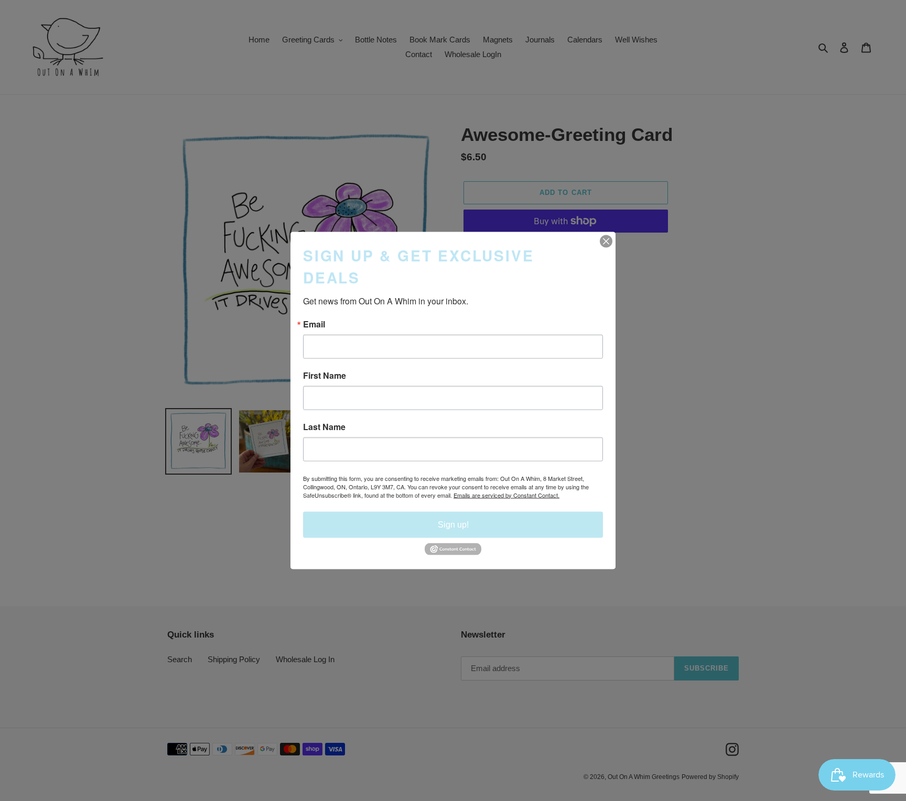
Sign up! (453, 524)
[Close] (606, 241)
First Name (324, 375)
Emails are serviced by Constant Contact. (506, 494)
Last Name (324, 426)
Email (314, 324)
